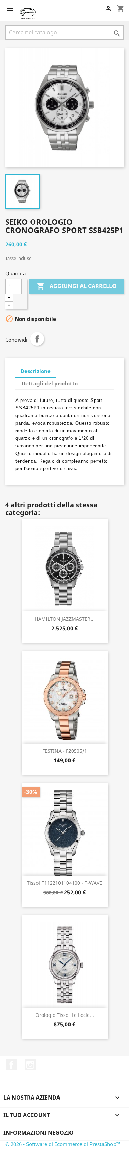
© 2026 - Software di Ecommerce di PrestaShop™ (62, 1144)
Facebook (11, 1064)
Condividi (37, 339)
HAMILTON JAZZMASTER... (65, 619)
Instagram (30, 1064)
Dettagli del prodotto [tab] (50, 383)
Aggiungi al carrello (76, 286)
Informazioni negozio (38, 1132)
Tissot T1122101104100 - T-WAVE (64, 883)
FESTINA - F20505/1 (64, 751)
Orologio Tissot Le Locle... (64, 1015)
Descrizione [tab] (36, 370)
